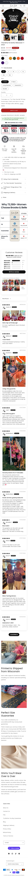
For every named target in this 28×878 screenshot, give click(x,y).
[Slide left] (1, 37)
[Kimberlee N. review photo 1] (14, 454)
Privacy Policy (7, 829)
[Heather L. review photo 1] (14, 371)
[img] (6, 305)
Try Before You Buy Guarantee (12, 818)
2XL (4, 75)
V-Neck (13, 82)
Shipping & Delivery (8, 825)
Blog (4, 822)
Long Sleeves (7, 85)
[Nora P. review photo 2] (4, 592)
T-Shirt (5, 82)
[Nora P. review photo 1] (14, 574)
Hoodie (5, 89)
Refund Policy (7, 832)
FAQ (4, 815)
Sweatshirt (18, 85)
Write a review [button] (14, 272)
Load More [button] (14, 634)
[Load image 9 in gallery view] (14, 37)
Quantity (3, 92)
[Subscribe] (23, 842)
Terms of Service (8, 836)
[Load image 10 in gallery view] (21, 37)
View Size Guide (8, 67)
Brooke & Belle (11, 875)
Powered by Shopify (19, 875)
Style (2, 78)
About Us (5, 808)
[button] (3, 6)
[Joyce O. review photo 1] (14, 315)
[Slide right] (26, 37)
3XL (10, 75)
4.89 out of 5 (18, 255)
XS (3, 71)
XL (23, 71)
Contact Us (6, 811)
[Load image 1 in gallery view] (7, 37)
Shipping (3, 50)
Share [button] (4, 197)
